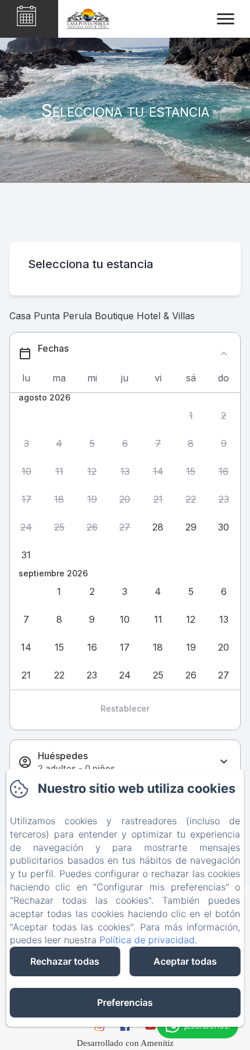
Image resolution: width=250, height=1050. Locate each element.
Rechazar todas (64, 961)
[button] (191, 416)
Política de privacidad (147, 940)
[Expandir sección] (224, 762)
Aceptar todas (185, 961)
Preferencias (125, 1002)
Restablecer (125, 708)
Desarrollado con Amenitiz (125, 1043)
